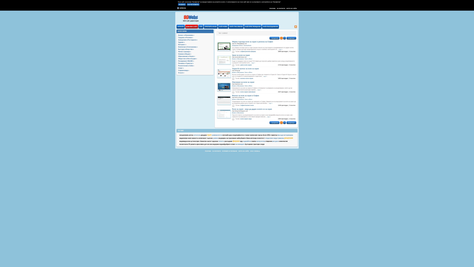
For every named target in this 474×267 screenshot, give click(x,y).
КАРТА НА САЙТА (291, 8)
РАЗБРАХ (182, 4)
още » (280, 49)
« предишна (274, 38)
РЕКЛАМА (272, 8)
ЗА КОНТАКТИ (281, 8)
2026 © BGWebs (255, 151)
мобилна (182, 8)
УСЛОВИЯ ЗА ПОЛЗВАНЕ (229, 151)
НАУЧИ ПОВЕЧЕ (193, 4)
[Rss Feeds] (295, 27)
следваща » (291, 38)
